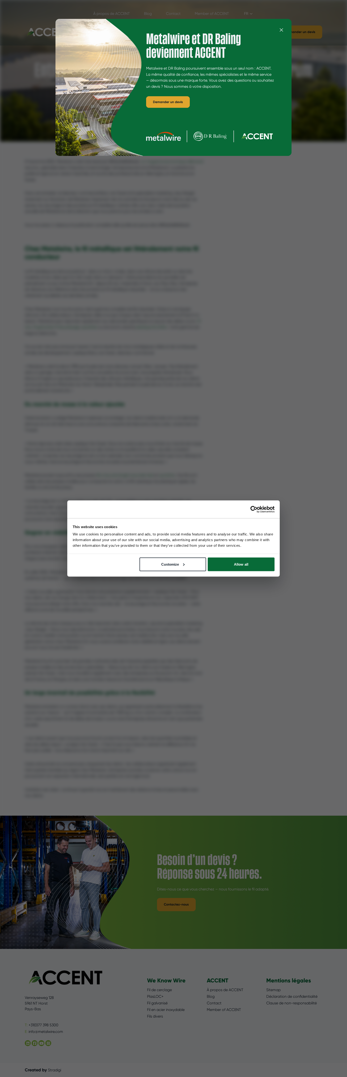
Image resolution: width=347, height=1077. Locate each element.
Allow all (241, 564)
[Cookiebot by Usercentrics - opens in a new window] (254, 509)
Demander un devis (168, 102)
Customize (170, 564)
